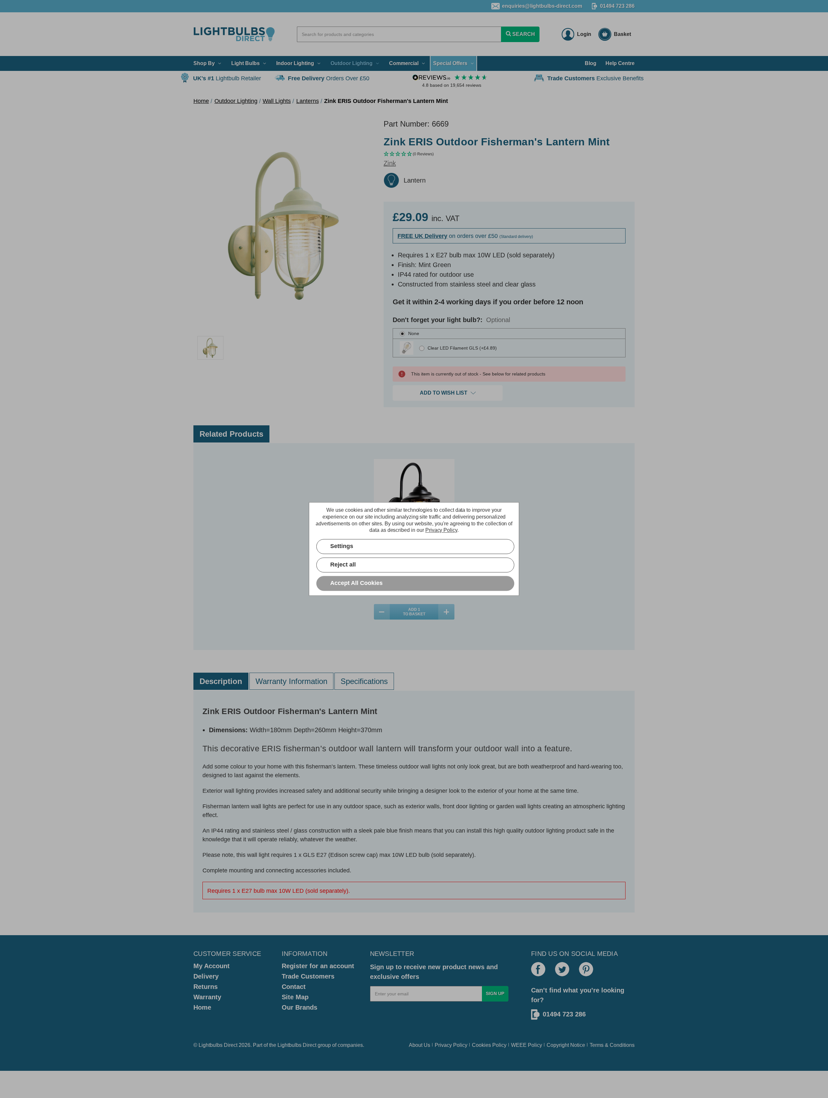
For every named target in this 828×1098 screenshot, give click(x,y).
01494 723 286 (617, 6)
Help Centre (620, 63)
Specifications (364, 681)
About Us (419, 1045)
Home (202, 1007)
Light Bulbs (245, 63)
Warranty (207, 997)
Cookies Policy (489, 1045)
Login (584, 34)
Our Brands (299, 1007)
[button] (509, 154)
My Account (211, 965)
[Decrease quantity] (382, 612)
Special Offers (450, 63)
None (413, 333)
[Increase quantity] (446, 612)
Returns (205, 986)
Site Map (295, 997)
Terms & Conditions (612, 1045)
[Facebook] (538, 969)
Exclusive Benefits (595, 78)
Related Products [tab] (231, 434)
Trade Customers (308, 976)
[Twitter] (562, 969)
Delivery (206, 976)
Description (221, 681)
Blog (590, 63)
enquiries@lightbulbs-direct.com (542, 6)
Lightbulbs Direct (297, 1045)
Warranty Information (291, 681)
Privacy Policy (451, 1045)
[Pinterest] (586, 969)
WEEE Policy (526, 1045)
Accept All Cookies (356, 583)
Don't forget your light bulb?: (451, 319)
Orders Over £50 (328, 78)
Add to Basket (414, 611)
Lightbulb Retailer (227, 78)
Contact (294, 986)
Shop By (204, 63)
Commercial (404, 63)
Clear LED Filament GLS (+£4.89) (462, 348)
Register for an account (318, 965)
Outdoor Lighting (352, 63)
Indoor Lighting (295, 63)
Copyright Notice (566, 1045)
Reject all (343, 565)
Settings (341, 546)
